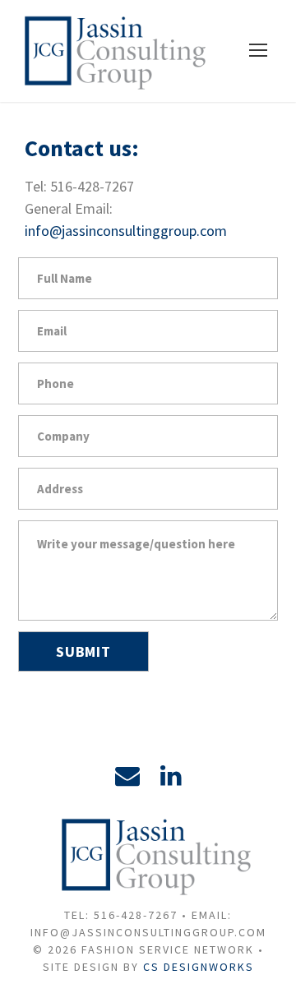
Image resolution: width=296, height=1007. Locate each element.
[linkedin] (171, 775)
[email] (127, 775)
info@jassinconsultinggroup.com (126, 230)
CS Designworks (198, 966)
